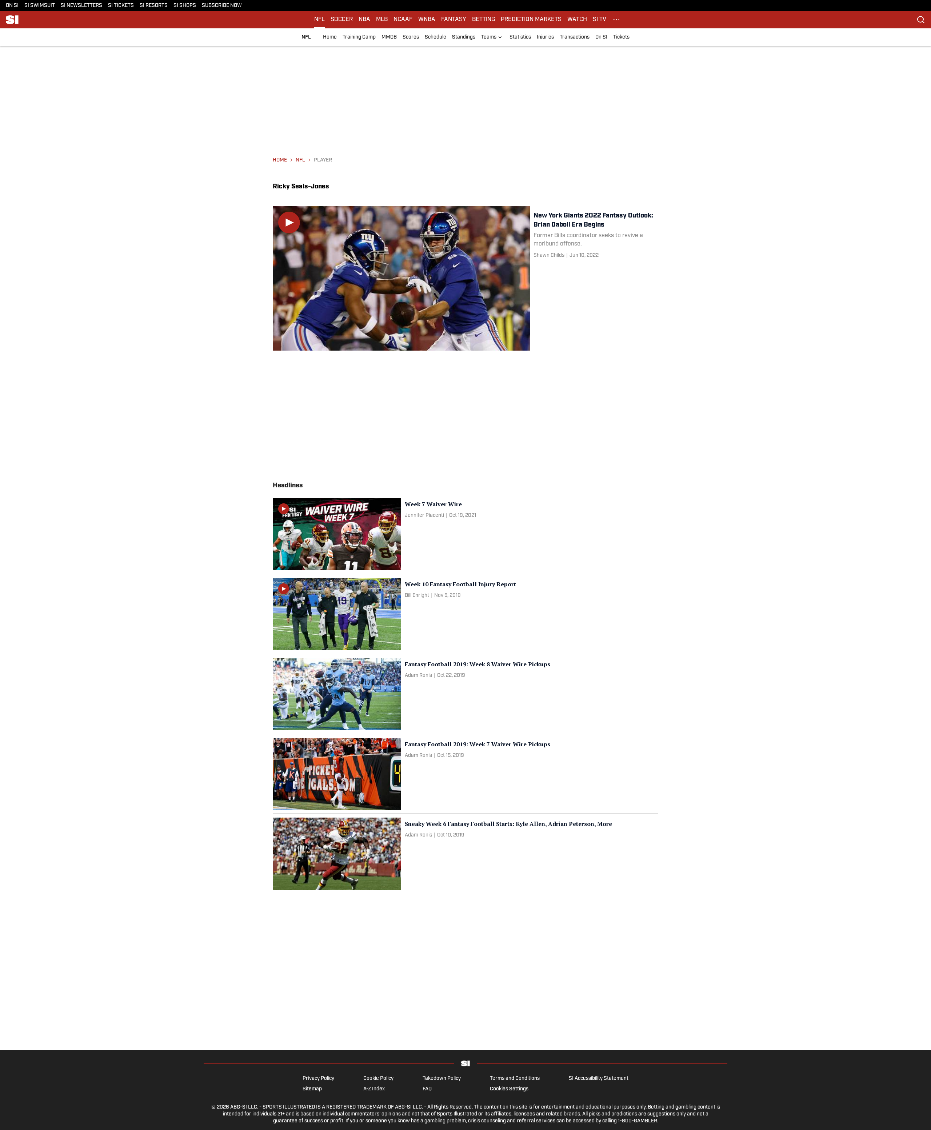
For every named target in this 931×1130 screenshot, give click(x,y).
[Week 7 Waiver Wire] (465, 534)
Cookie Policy (378, 1078)
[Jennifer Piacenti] (424, 515)
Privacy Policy (318, 1078)
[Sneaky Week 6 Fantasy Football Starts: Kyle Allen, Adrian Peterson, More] (465, 854)
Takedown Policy (442, 1078)
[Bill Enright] (417, 595)
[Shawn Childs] (549, 255)
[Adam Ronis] (418, 675)
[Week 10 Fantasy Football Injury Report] (465, 614)
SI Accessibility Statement (598, 1078)
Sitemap (312, 1089)
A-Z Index (374, 1089)
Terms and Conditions (515, 1078)
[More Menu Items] (616, 19)
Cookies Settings (509, 1089)
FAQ (427, 1089)
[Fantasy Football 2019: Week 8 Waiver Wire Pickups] (465, 694)
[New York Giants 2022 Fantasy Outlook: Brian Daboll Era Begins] (465, 278)
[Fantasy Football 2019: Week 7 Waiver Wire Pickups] (465, 774)
